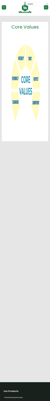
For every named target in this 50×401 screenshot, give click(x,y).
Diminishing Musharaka (13, 397)
